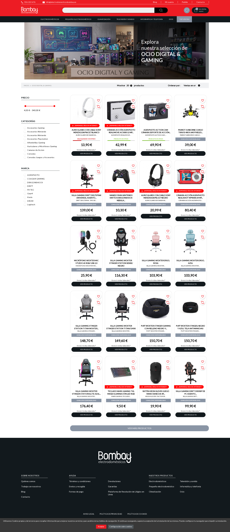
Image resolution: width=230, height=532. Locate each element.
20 (128, 85)
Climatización (155, 492)
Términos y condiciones (80, 481)
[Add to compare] (98, 106)
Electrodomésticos (157, 481)
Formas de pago (76, 492)
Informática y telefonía (190, 486)
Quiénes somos (28, 481)
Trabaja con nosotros (31, 486)
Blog (155, 2)
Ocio (182, 492)
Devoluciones (114, 481)
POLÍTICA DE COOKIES (137, 514)
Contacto (200, 2)
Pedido (185, 2)
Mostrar (121, 85)
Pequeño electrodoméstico (161, 486)
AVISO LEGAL (88, 514)
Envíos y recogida (77, 486)
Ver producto (86, 153)
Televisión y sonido (188, 481)
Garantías (112, 486)
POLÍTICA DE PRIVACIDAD (111, 514)
